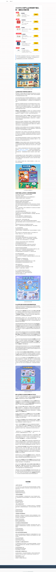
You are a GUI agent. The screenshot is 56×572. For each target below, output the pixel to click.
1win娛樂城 (23, 48)
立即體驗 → (36, 14)
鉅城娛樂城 (23, 13)
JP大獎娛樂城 (23, 34)
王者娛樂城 (23, 27)
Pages (11, 1)
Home (7, 1)
